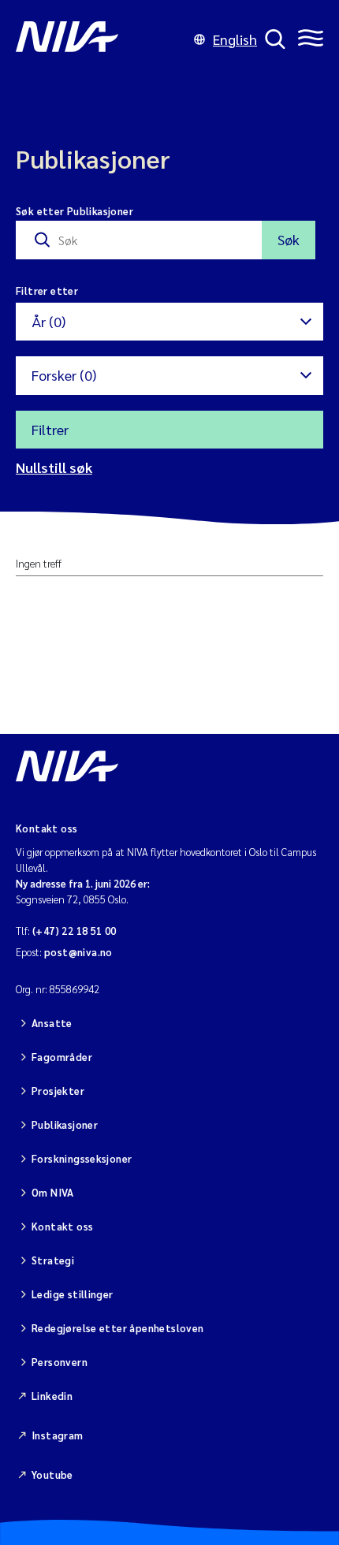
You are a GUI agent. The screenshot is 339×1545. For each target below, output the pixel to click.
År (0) (48, 321)
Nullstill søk (54, 467)
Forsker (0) (64, 375)
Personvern (60, 1361)
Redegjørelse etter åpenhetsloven (117, 1328)
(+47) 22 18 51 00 (74, 930)
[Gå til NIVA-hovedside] (101, 39)
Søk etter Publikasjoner (74, 211)
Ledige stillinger (73, 1294)
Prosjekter (58, 1090)
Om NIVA (53, 1192)
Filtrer (50, 429)
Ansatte (52, 1022)
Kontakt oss (62, 1226)
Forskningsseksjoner (82, 1158)
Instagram (58, 1435)
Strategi (53, 1260)
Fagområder (62, 1056)
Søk (289, 239)
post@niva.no (78, 952)
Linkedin (52, 1395)
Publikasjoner (65, 1124)
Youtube (52, 1474)
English (235, 39)
